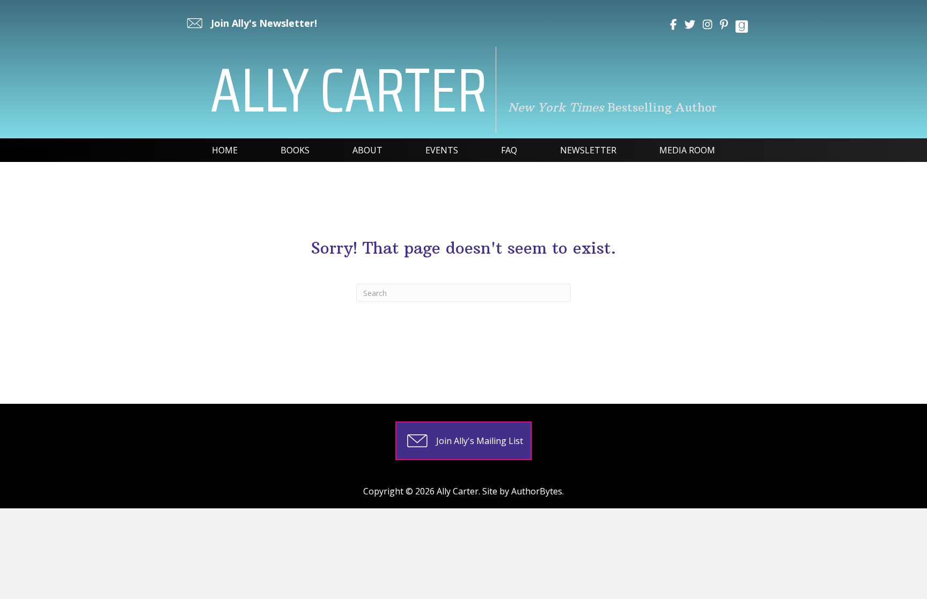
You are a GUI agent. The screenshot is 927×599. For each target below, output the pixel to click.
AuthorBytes (536, 491)
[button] (250, 23)
